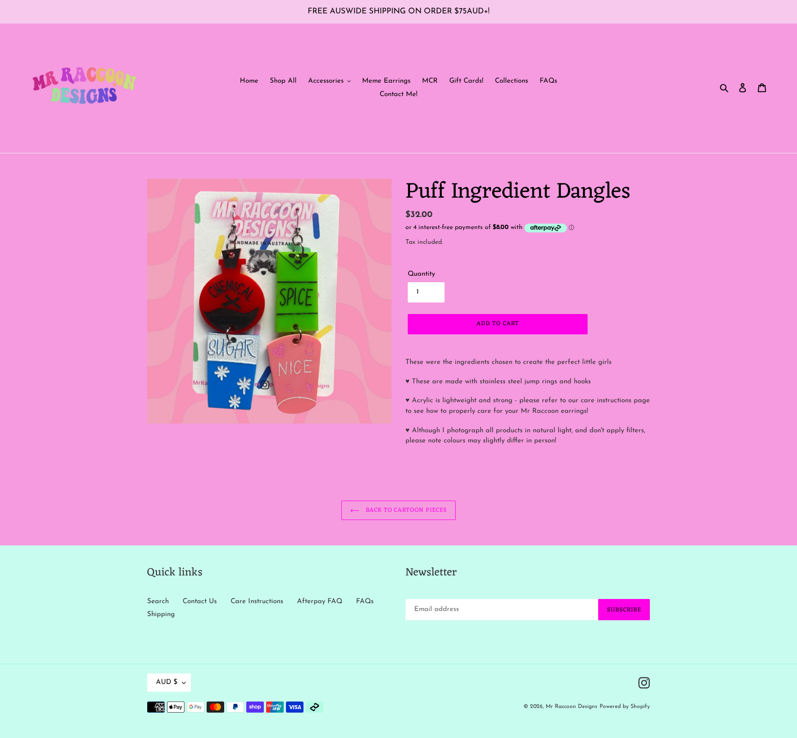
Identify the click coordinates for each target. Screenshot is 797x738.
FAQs (365, 601)
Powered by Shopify (625, 706)
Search (158, 601)
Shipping (161, 614)
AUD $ (167, 682)
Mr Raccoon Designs (571, 706)
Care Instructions (257, 601)
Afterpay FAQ (319, 601)
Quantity (421, 274)
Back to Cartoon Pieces (405, 510)
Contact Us (200, 601)
